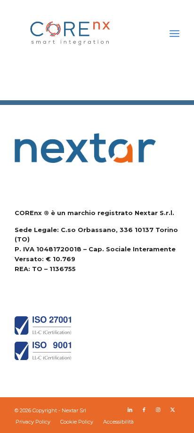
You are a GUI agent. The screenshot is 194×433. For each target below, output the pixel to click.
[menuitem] (174, 33)
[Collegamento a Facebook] (144, 409)
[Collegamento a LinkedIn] (130, 409)
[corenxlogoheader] (80, 33)
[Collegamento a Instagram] (158, 409)
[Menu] (174, 33)
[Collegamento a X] (172, 409)
